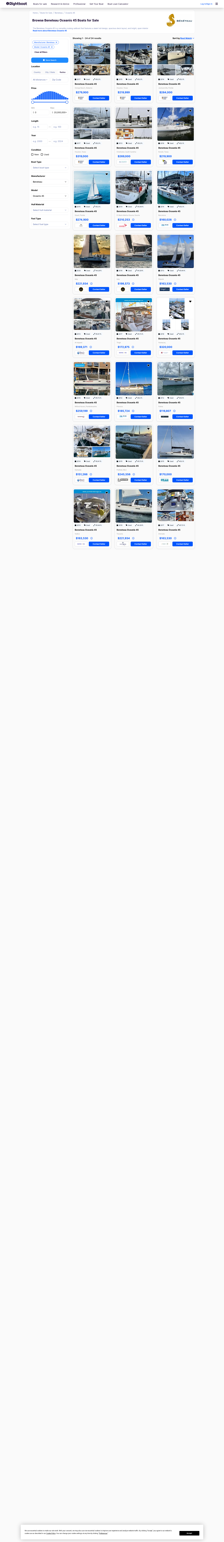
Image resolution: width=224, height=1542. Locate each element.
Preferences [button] (103, 1533)
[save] (106, 47)
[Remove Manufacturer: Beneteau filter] (56, 42)
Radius (63, 72)
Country (37, 72)
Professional (79, 4)
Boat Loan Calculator (118, 4)
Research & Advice (60, 4)
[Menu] (216, 4)
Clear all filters (40, 52)
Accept (189, 1533)
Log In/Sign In (206, 4)
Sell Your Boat (96, 4)
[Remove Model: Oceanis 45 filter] (52, 47)
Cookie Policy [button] (50, 1533)
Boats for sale (40, 4)
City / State (50, 72)
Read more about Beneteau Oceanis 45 (50, 30)
